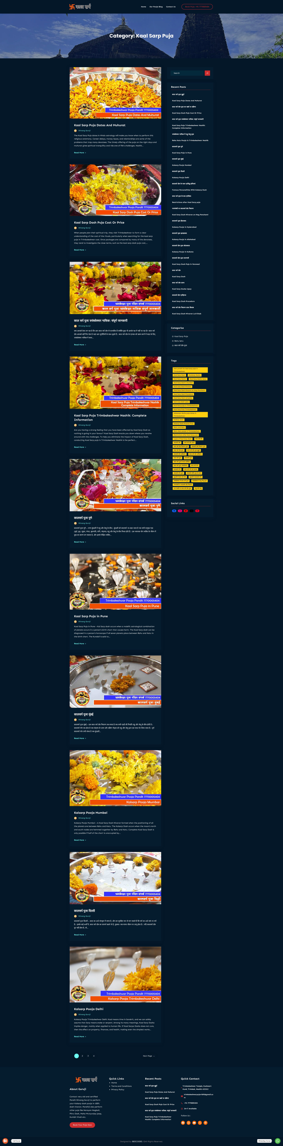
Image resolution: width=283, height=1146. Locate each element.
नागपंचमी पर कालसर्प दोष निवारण (183, 208)
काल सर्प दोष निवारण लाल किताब (183, 307)
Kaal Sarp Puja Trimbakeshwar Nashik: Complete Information (188, 126)
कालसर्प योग (177, 469)
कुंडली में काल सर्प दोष (180, 477)
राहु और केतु (198, 488)
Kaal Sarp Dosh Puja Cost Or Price (99, 222)
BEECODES (137, 1141)
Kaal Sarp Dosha (180, 379)
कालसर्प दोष (177, 443)
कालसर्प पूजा (188, 458)
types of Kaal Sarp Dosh (182, 439)
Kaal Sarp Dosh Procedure (183, 301)
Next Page (149, 1056)
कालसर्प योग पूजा (178, 473)
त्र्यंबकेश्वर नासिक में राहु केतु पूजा (183, 134)
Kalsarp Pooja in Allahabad (183, 239)
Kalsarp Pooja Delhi (88, 1009)
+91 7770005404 (191, 1103)
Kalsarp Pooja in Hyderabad (184, 227)
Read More (79, 152)
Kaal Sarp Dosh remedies (183, 398)
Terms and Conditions (121, 1086)
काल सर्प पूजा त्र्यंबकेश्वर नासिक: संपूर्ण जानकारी (100, 320)
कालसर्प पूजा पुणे (83, 518)
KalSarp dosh (178, 420)
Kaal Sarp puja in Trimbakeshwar (186, 406)
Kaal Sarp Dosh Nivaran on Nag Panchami (190, 215)
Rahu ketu (179, 341)
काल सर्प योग (194, 465)
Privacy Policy (117, 1089)
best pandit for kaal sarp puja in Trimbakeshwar (186, 370)
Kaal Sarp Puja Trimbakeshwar (185, 409)
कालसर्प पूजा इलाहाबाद (179, 233)
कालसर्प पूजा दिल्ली (84, 911)
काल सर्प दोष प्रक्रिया (195, 454)
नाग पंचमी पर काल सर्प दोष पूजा (182, 488)
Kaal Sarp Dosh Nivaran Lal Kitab (186, 314)
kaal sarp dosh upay (181, 402)
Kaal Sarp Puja (181, 336)
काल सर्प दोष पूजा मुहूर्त (193, 450)
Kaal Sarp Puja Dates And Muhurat (99, 125)
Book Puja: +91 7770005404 (197, 6)
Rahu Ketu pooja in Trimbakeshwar (187, 431)
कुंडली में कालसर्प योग (195, 477)
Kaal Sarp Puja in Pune (91, 616)
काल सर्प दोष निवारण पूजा (181, 446)
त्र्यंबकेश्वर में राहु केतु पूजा (199, 481)
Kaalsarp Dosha (194, 375)
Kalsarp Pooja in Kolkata (182, 252)
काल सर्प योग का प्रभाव (190, 469)
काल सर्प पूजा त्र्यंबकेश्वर (180, 465)
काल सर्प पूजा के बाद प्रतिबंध (181, 196)
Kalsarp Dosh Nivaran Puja (183, 424)
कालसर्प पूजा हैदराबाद (179, 221)
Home (114, 1082)
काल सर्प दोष (176, 270)
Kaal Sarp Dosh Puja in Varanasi (186, 264)
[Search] (207, 73)
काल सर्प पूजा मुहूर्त (178, 94)
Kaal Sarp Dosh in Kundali (183, 383)
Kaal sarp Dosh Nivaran (182, 387)
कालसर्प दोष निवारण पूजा (198, 446)
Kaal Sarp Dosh (178, 276)
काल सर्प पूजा (177, 458)
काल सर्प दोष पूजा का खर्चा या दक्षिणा (184, 107)
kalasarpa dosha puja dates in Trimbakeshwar (185, 414)
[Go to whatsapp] (277, 1141)
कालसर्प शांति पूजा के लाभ (194, 473)
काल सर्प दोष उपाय (178, 283)
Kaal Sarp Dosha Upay (181, 289)
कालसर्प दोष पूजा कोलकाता (181, 246)
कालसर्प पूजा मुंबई (83, 714)
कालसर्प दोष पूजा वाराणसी (180, 258)
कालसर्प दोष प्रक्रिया (179, 295)
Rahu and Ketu (179, 427)
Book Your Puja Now (82, 1125)
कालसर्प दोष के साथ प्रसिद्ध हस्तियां (183, 184)
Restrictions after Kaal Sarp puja (186, 202)
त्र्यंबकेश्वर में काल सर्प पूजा (181, 481)
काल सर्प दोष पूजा (180, 345)
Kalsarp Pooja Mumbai (90, 812)
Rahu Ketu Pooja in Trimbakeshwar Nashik (190, 140)
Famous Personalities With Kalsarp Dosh (189, 190)
